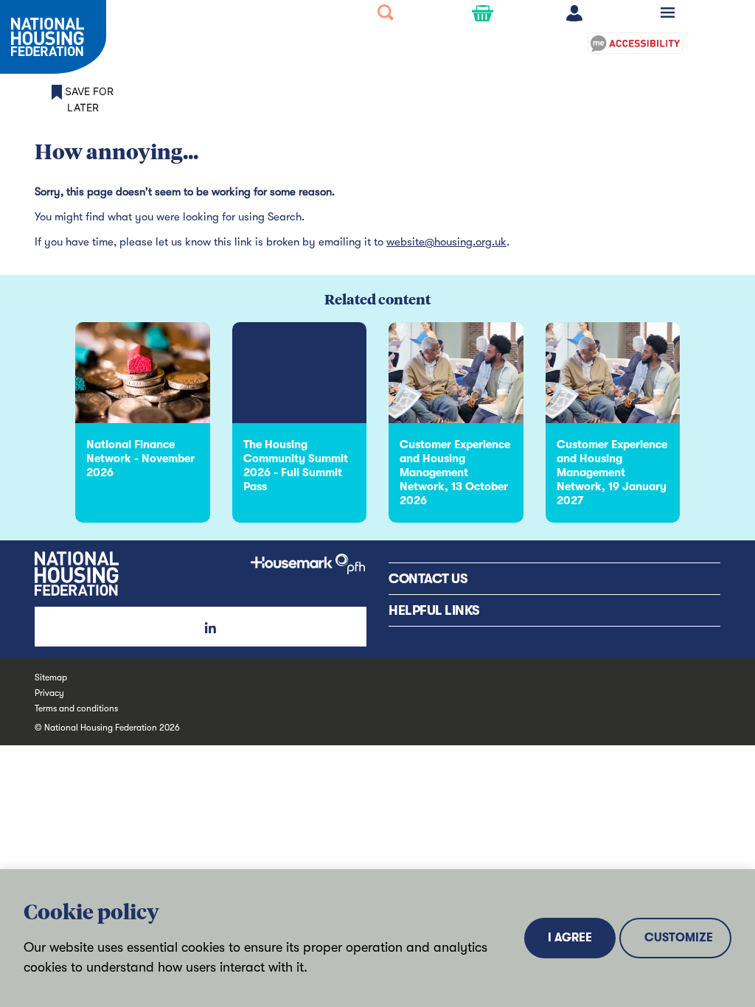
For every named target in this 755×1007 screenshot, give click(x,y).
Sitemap (51, 677)
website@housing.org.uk (446, 241)
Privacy (49, 693)
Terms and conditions (76, 708)
